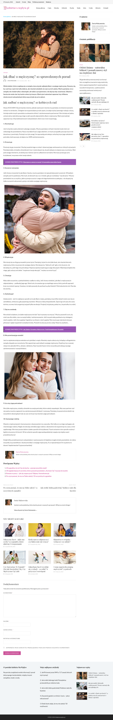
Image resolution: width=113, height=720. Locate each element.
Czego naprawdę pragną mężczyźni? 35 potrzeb (63, 568)
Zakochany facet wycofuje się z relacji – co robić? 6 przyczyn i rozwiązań (38, 569)
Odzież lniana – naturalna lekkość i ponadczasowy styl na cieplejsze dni (93, 70)
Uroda (91, 8)
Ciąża (49, 8)
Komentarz (8, 593)
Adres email (8, 630)
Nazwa (6, 621)
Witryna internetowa (11, 638)
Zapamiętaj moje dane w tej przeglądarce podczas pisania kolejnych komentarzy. (38, 647)
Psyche (72, 8)
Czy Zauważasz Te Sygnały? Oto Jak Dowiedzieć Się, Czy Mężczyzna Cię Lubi (14, 569)
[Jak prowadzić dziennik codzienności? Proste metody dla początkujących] (85, 98)
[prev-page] (81, 146)
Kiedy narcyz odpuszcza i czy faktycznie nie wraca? (38, 540)
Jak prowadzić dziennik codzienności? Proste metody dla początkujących (100, 100)
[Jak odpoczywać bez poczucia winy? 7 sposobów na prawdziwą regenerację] (85, 134)
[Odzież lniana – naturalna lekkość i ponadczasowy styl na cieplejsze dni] (95, 53)
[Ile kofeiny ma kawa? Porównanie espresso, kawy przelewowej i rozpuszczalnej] (85, 121)
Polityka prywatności (38, 2)
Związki (105, 8)
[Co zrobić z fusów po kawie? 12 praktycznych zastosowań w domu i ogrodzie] (85, 110)
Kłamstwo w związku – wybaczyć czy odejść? (62, 540)
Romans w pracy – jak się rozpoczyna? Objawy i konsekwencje (27, 473)
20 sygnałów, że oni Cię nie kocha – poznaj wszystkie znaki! (26, 468)
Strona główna (40, 8)
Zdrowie (98, 8)
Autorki (18, 2)
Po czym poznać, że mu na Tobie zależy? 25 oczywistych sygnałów (28, 476)
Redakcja (48, 2)
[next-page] (83, 146)
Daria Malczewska (12, 80)
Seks (84, 8)
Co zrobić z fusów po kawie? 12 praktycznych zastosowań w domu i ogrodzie (100, 111)
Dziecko (56, 8)
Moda (78, 8)
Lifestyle (64, 8)
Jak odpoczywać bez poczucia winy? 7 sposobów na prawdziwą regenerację (100, 136)
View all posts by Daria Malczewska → (25, 510)
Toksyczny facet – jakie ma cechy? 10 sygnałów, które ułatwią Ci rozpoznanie (13, 541)
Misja (29, 2)
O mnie (24, 2)
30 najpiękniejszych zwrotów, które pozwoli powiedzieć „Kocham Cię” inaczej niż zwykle (37, 471)
